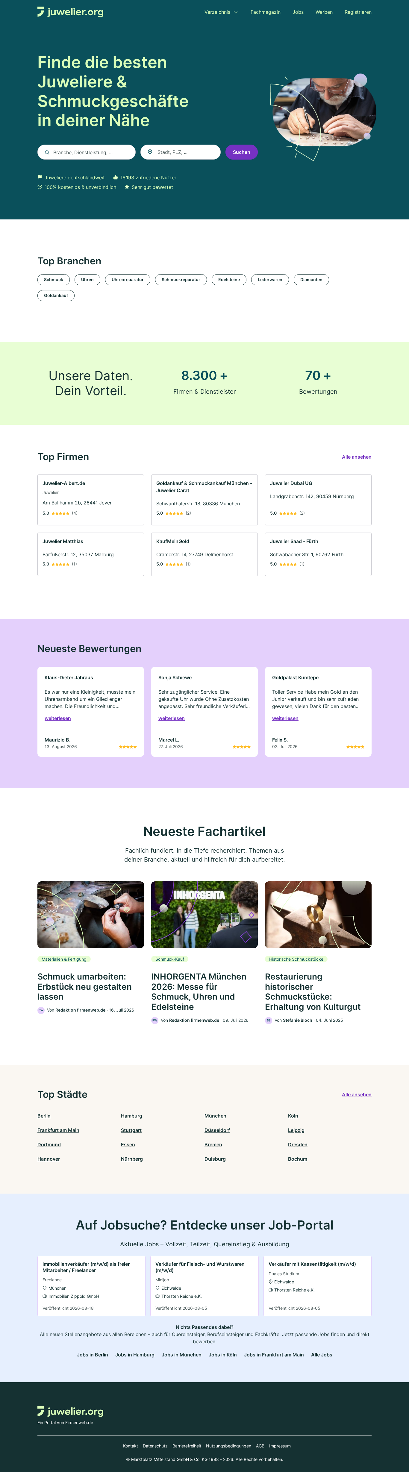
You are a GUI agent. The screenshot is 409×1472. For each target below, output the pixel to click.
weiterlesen (58, 718)
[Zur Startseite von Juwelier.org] (70, 12)
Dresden (297, 1144)
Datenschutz (155, 1445)
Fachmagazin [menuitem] (266, 12)
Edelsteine (229, 279)
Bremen (213, 1144)
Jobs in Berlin (92, 1355)
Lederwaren (270, 279)
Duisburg (215, 1159)
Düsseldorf (217, 1130)
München (215, 1116)
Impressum (280, 1445)
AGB (260, 1445)
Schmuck (53, 279)
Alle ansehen (357, 457)
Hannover (48, 1159)
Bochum (297, 1159)
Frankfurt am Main (58, 1130)
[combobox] (180, 152)
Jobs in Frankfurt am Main (274, 1355)
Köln (293, 1116)
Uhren (87, 279)
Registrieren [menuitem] (358, 12)
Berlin (44, 1116)
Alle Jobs (321, 1355)
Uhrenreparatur (128, 279)
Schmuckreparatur (181, 279)
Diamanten (311, 279)
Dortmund (49, 1144)
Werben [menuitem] (324, 12)
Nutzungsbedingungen (228, 1445)
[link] (90, 500)
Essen (128, 1144)
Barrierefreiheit (186, 1445)
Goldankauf (56, 295)
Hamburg (131, 1116)
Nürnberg (132, 1159)
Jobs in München (182, 1355)
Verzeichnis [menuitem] (217, 12)
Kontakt (130, 1445)
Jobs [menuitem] (298, 12)
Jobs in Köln (223, 1355)
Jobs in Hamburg (134, 1355)
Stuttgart (131, 1130)
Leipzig (296, 1130)
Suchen (241, 152)
